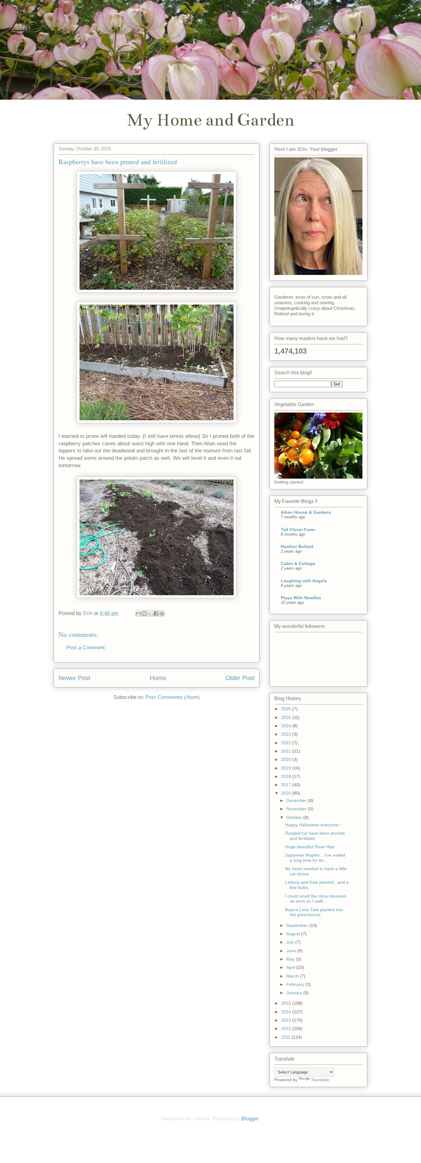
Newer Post (74, 678)
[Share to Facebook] (156, 613)
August (293, 933)
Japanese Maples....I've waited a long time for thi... (315, 858)
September (297, 925)
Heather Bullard (297, 546)
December (297, 800)
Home (158, 678)
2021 (286, 751)
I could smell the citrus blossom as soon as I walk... (315, 899)
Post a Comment (85, 647)
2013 (286, 1020)
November (297, 808)
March (293, 976)
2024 (286, 725)
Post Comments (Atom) (172, 697)
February (295, 984)
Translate (320, 1079)
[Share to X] (150, 613)
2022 (286, 742)
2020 (286, 759)
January (294, 992)
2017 (286, 784)
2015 (286, 1003)
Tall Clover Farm (298, 529)
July (290, 942)
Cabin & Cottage (298, 563)
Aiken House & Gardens (306, 512)
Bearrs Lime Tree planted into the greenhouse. (314, 912)
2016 (286, 793)
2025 (286, 717)
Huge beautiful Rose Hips (310, 846)
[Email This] (138, 613)
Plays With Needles (301, 597)
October (294, 817)
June (291, 950)
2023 (286, 734)
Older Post (240, 678)
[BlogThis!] (144, 613)
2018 (286, 776)
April (291, 967)
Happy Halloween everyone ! (313, 824)
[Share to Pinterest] (162, 613)
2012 (286, 1028)
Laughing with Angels (304, 580)
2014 (286, 1011)
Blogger (250, 1119)
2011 (286, 1037)
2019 (286, 768)
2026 (286, 708)
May (291, 959)
